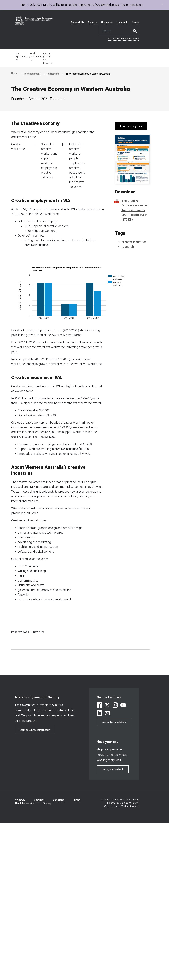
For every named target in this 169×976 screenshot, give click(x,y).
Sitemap (47, 803)
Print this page (128, 126)
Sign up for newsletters (114, 722)
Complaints (122, 22)
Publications (53, 74)
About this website (24, 803)
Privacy (76, 800)
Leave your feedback (112, 769)
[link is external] (99, 706)
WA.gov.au (20, 800)
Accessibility (77, 22)
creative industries (134, 242)
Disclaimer (58, 800)
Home (14, 73)
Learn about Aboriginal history (35, 730)
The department (20, 55)
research (128, 247)
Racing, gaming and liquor (47, 58)
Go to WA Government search (123, 38)
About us (92, 22)
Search (135, 31)
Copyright (39, 800)
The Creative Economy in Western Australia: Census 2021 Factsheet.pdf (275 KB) (135, 210)
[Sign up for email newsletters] (107, 713)
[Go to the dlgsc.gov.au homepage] (34, 20)
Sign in (135, 22)
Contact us (107, 22)
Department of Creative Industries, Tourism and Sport (110, 5)
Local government (34, 55)
